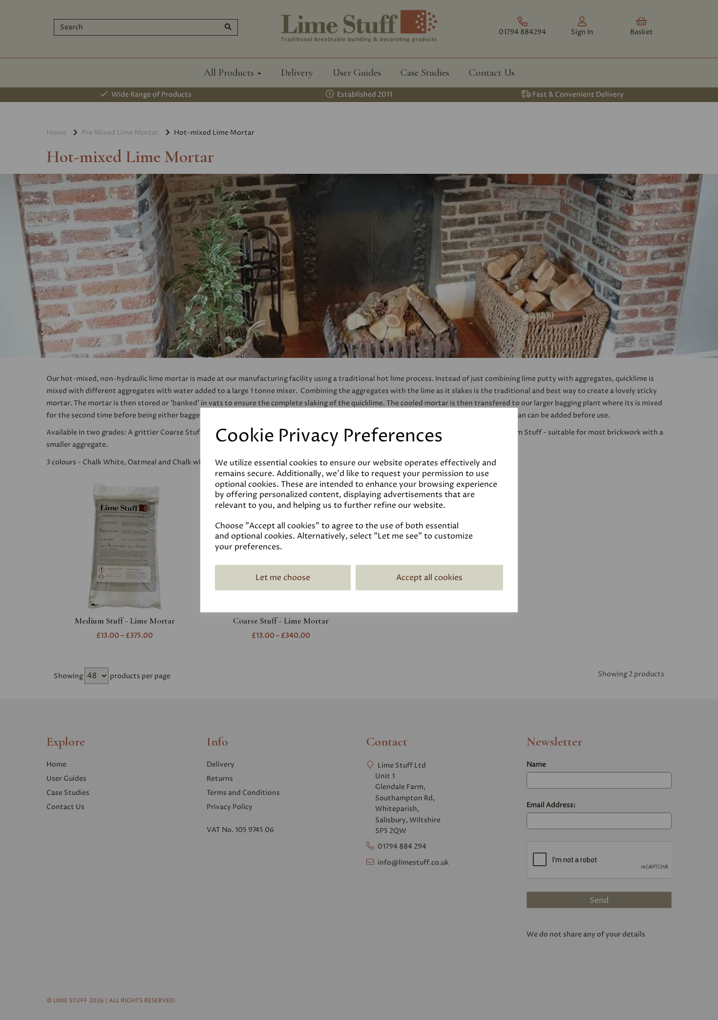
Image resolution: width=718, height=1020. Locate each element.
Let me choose (282, 577)
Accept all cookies (429, 577)
